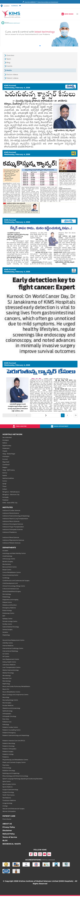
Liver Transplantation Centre (11, 667)
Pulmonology (6, 768)
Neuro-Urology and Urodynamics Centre (15, 694)
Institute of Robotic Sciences (11, 543)
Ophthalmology (7, 711)
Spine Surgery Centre (9, 784)
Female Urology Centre (9, 621)
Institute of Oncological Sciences (12, 524)
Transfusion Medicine (9, 800)
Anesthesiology (7, 556)
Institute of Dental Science (10, 513)
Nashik (4, 475)
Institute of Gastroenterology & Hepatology (16, 516)
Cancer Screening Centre (10, 575)
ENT (3, 616)
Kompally (5, 497)
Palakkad (5, 500)
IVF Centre (5, 656)
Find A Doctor (6, 819)
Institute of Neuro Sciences (10, 521)
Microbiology (6, 675)
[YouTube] (44, 854)
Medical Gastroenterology (10, 670)
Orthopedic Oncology (9, 716)
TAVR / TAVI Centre (8, 795)
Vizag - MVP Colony (8, 470)
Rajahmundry (6, 445)
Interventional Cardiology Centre (12, 648)
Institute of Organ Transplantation (13, 527)
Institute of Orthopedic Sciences (12, 529)
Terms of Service (9, 837)
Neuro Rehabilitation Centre (11, 692)
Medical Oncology (8, 673)
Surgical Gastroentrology (10, 789)
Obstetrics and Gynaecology (11, 708)
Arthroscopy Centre (8, 559)
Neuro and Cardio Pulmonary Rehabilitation (16, 686)
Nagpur (4, 467)
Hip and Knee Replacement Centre (13, 640)
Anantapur (5, 456)
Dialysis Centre (7, 602)
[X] (35, 854)
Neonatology (6, 681)
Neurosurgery (6, 703)
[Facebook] (31, 854)
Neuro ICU (5, 689)
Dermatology (6, 594)
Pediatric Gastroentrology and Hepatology (15, 735)
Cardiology (5, 578)
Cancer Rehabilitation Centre (11, 572)
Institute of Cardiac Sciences (11, 510)
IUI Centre (5, 654)
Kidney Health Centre (9, 662)
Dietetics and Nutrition (9, 605)
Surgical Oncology (8, 792)
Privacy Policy (8, 827)
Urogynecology (7, 803)
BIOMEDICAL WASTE (11, 844)
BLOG (5, 841)
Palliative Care (6, 722)
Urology (5, 806)
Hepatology (6, 635)
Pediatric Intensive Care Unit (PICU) (13, 740)
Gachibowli (5, 464)
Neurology (5, 697)
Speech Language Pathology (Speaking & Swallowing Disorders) (22, 778)
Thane (4, 486)
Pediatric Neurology (8, 743)
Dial (30, 2)
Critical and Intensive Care (10, 588)
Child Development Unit (10, 583)
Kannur (4, 473)
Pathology (5, 724)
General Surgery (7, 629)
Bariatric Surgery (7, 561)
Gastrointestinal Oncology (10, 627)
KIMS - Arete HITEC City (9, 502)
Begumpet (5, 462)
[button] (16, 5)
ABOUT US (7, 824)
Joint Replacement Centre (10, 659)
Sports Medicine (7, 787)
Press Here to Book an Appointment (48, 2)
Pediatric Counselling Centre (11, 730)
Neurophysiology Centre (10, 700)
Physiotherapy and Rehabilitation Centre (15, 759)
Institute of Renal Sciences (10, 537)
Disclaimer (7, 830)
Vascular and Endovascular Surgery (13, 808)
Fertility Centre (7, 624)
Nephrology (6, 683)
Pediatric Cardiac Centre (10, 727)
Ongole (4, 451)
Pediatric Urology (8, 754)
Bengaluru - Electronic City (10, 494)
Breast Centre (6, 569)
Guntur (4, 481)
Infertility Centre (7, 643)
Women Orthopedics (9, 811)
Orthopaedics (6, 713)
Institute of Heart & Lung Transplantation (15, 518)
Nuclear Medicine (7, 705)
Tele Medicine (6, 798)
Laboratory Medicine (8, 664)
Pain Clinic (5, 719)
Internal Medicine (7, 645)
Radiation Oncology (8, 770)
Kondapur (5, 440)
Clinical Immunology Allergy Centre (13, 586)
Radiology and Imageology (10, 773)
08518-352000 (68, 14)
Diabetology (6, 597)
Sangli (4, 483)
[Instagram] (40, 854)
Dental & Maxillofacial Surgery (11, 591)
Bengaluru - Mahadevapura (11, 492)
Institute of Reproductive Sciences (13, 540)
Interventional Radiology (10, 651)
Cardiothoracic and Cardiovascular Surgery (15, 580)
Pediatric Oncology (8, 746)
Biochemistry (6, 564)
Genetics (5, 632)
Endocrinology (7, 610)
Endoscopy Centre (8, 613)
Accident (5, 550)
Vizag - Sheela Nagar (8, 453)
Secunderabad (7, 437)
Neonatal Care (6, 678)
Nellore (4, 443)
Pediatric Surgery (7, 751)
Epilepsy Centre (7, 618)
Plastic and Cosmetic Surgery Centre (14, 762)
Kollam (4, 489)
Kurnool (5, 459)
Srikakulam (5, 448)
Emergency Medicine (9, 608)
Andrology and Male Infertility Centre (14, 553)
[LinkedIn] (49, 854)
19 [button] (75, 415)
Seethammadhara (8, 478)
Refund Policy (8, 834)
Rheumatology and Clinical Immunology (15, 776)
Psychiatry (5, 765)
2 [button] (67, 415)
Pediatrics (5, 757)
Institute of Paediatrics (9, 532)
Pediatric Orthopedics (9, 749)
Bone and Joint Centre (9, 567)
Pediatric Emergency (9, 732)
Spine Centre (6, 781)
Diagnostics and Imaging (10, 599)
